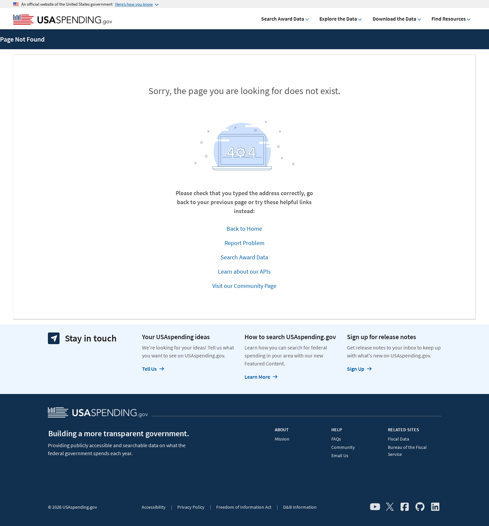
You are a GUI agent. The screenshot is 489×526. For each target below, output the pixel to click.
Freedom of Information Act (243, 507)
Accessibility (154, 507)
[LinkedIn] (435, 507)
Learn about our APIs (244, 271)
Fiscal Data (398, 439)
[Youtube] (375, 507)
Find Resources (448, 18)
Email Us (339, 456)
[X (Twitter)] (390, 507)
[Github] (420, 507)
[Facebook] (404, 507)
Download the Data (394, 18)
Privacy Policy (191, 507)
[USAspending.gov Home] (62, 20)
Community (343, 447)
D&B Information (300, 507)
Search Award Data (282, 18)
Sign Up (355, 368)
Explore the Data (338, 18)
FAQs (336, 439)
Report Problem (244, 243)
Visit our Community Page (244, 286)
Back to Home (244, 228)
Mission (282, 439)
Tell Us (149, 368)
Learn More (257, 376)
